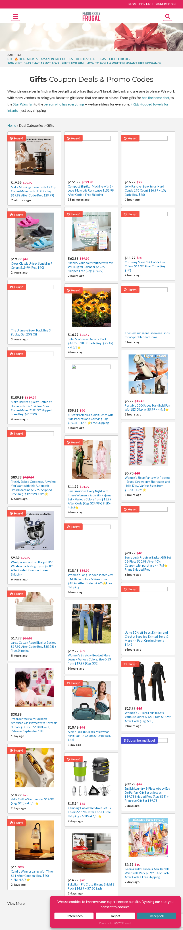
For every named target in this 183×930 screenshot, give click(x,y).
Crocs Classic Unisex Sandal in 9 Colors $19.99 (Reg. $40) (31, 263)
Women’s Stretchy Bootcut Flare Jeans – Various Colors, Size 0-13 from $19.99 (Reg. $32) (89, 657)
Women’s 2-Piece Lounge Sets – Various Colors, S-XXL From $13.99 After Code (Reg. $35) (148, 714)
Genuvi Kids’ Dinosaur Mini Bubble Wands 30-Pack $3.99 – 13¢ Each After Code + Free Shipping (147, 871)
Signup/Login (166, 4)
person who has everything (64, 104)
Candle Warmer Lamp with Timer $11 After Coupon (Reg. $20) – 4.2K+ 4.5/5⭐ (32, 873)
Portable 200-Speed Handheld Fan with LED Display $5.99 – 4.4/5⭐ (147, 405)
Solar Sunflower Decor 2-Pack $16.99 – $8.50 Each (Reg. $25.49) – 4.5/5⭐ (90, 341)
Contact (146, 4)
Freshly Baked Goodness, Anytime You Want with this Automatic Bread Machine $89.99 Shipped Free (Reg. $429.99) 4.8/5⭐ (33, 485)
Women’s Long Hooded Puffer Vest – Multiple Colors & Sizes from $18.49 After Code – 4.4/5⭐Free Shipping (90, 578)
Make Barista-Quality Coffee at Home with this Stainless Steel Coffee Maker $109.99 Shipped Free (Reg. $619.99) (31, 405)
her (144, 97)
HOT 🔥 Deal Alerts (22, 59)
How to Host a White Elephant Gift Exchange (124, 63)
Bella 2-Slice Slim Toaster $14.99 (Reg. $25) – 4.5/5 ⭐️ (32, 799)
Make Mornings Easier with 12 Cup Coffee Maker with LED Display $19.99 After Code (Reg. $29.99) (33, 189)
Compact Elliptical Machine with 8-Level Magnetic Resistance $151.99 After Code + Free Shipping (91, 188)
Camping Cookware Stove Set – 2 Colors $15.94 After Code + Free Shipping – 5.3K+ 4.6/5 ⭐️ (90, 809)
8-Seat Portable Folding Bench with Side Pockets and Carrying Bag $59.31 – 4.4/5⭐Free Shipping (91, 416)
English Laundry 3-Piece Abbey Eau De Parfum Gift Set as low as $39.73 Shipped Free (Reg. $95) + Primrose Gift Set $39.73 (147, 792)
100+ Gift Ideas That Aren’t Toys (33, 63)
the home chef (158, 97)
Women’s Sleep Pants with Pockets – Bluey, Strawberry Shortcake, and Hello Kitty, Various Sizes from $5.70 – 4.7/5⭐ (147, 481)
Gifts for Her (120, 59)
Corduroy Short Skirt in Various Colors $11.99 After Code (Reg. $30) (145, 264)
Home (11, 125)
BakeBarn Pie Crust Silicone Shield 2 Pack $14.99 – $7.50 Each (91, 884)
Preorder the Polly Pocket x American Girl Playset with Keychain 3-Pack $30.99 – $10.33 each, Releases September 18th (34, 722)
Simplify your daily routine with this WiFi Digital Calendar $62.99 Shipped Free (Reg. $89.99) (90, 264)
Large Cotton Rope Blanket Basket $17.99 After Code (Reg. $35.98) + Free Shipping (33, 644)
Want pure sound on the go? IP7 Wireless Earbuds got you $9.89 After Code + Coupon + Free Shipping (32, 566)
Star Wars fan (23, 104)
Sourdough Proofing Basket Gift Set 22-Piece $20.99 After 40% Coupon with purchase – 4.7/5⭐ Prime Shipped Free (148, 561)
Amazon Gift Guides (57, 59)
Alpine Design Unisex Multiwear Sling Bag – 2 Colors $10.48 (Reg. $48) (89, 733)
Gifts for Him (73, 63)
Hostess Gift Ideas (91, 59)
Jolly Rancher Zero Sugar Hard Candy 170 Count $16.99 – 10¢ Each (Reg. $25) (145, 188)
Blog (132, 4)
